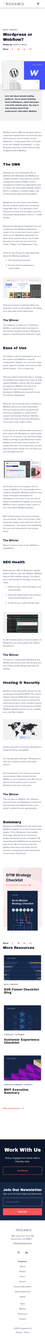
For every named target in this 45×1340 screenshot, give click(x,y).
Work (22, 1304)
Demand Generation (22, 1286)
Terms (26, 1332)
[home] (13, 3)
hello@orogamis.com (22, 1243)
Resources (22, 1314)
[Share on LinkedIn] (24, 49)
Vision (22, 1276)
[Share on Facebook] (12, 49)
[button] (38, 4)
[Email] (30, 49)
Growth (22, 1281)
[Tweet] (18, 49)
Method (22, 1309)
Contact (22, 1319)
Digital (22, 1296)
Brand (22, 1266)
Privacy (19, 1332)
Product (22, 1271)
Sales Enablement (22, 1291)
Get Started (22, 1170)
